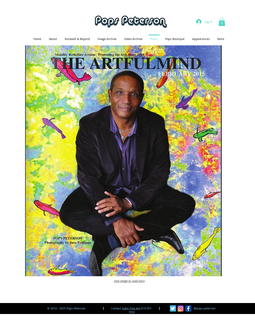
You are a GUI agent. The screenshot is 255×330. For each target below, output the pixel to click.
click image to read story (129, 281)
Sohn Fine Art (131, 308)
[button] (221, 22)
